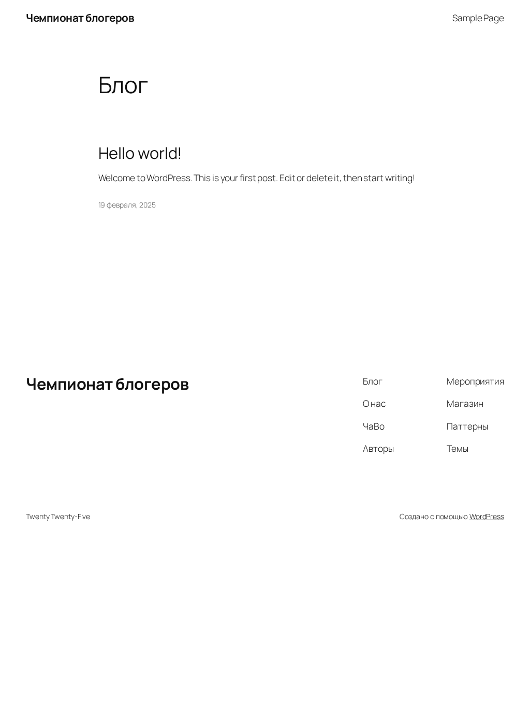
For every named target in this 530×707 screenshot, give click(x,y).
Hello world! (140, 153)
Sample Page (478, 17)
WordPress (486, 516)
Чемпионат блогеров (80, 17)
